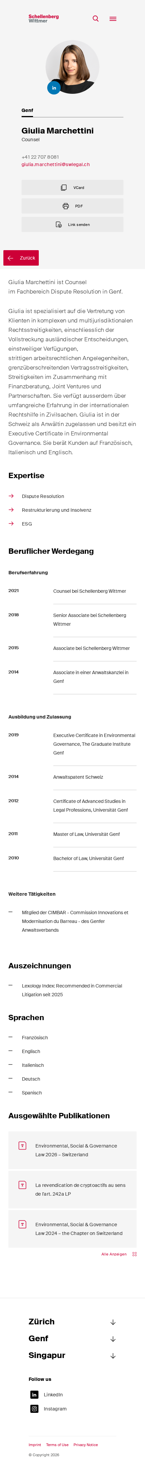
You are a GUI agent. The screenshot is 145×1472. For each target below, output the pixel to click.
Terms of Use (57, 1445)
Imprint (35, 1445)
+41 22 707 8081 (40, 157)
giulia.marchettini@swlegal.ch (56, 164)
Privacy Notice (86, 1445)
